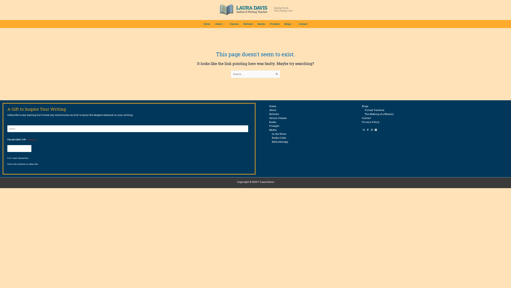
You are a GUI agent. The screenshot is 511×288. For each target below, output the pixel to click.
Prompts (274, 125)
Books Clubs (277, 137)
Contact (366, 118)
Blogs (365, 106)
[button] (223, 24)
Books (272, 122)
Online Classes (278, 118)
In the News (277, 133)
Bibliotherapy (278, 141)
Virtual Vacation (373, 110)
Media (273, 129)
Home (272, 106)
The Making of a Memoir (378, 114)
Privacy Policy (371, 122)
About (272, 110)
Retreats (274, 114)
